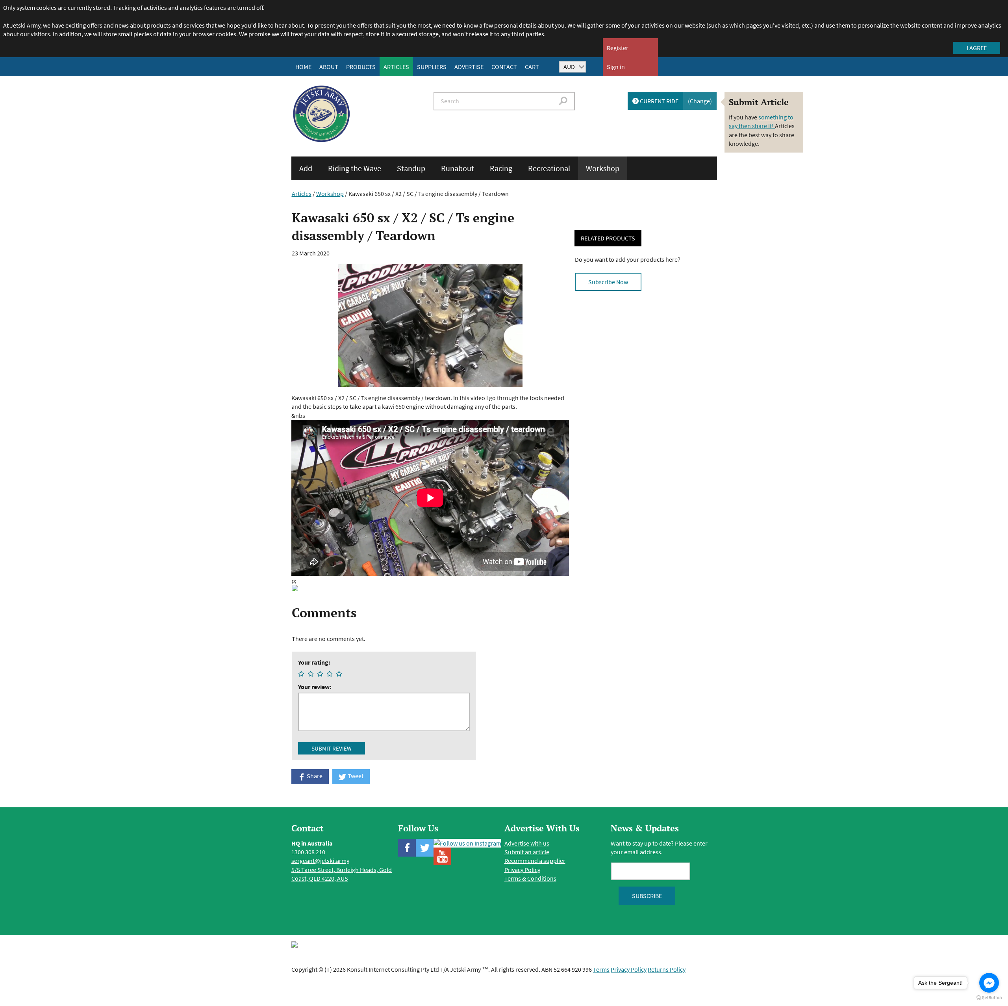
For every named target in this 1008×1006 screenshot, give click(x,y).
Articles (396, 67)
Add (305, 168)
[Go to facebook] (989, 983)
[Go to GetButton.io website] (989, 997)
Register (617, 48)
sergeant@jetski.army (320, 860)
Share (314, 776)
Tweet (354, 776)
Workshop (602, 168)
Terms (601, 969)
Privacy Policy (522, 870)
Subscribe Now (608, 282)
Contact (504, 67)
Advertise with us (526, 843)
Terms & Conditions (530, 878)
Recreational (549, 168)
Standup (411, 168)
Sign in (616, 67)
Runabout (457, 168)
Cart (532, 67)
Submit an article (526, 852)
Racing (501, 168)
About (328, 67)
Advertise (469, 67)
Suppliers (432, 67)
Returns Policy (667, 969)
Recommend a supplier (534, 860)
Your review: (315, 687)
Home (303, 67)
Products (361, 67)
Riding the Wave (354, 168)
